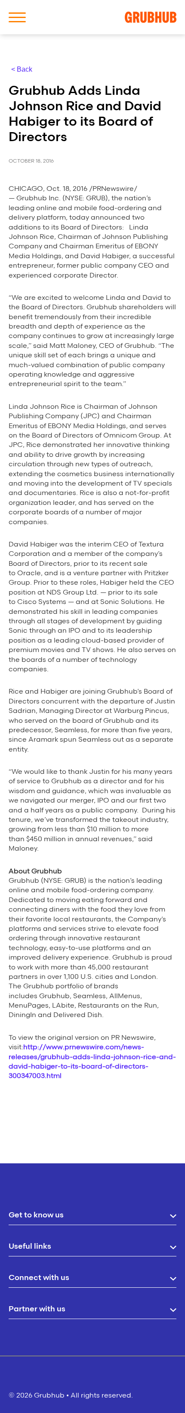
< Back (21, 69)
